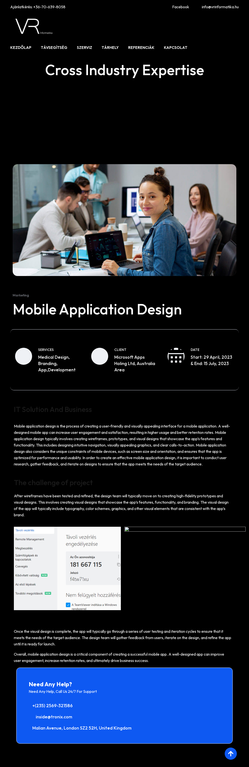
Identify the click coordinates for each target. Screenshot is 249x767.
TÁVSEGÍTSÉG (54, 47)
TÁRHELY (110, 47)
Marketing (21, 295)
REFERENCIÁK (141, 47)
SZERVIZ (84, 47)
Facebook (180, 6)
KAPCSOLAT (175, 47)
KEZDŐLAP (20, 47)
